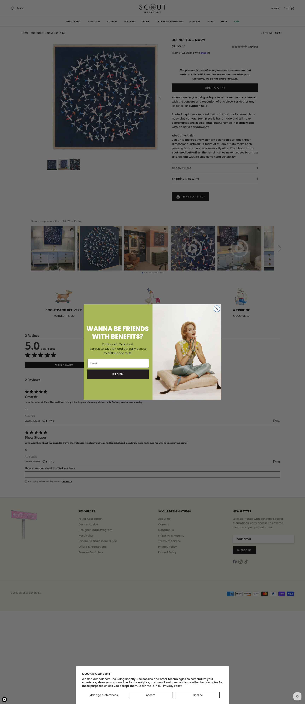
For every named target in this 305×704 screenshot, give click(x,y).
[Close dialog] (217, 309)
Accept (151, 695)
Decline (198, 695)
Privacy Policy (172, 686)
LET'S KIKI (118, 374)
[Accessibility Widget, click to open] (4, 699)
